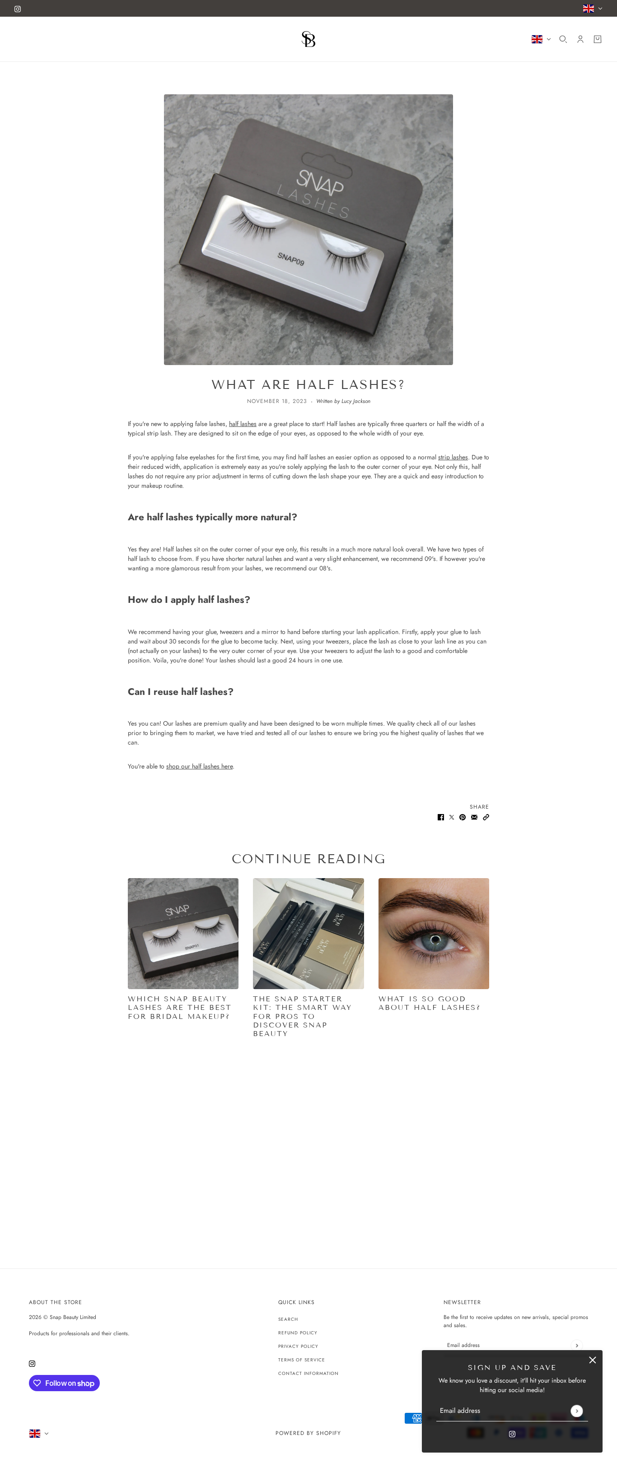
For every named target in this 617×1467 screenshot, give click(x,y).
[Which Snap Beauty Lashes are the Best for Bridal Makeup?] (183, 933)
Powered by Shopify (308, 1433)
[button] (486, 816)
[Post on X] (452, 816)
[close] (592, 1360)
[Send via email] (474, 816)
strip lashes (453, 457)
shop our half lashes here (199, 766)
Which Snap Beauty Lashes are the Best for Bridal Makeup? (180, 1007)
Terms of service (301, 1359)
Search (288, 1319)
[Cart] (598, 39)
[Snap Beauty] (308, 39)
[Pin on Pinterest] (462, 816)
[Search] (563, 39)
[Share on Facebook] (441, 816)
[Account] (580, 39)
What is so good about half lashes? (430, 1003)
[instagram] (17, 8)
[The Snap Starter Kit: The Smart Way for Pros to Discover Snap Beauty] (308, 933)
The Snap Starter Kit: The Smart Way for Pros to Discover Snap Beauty (302, 1016)
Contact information (308, 1373)
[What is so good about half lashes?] (434, 933)
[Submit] (576, 1411)
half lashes (243, 423)
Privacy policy (298, 1346)
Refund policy (298, 1332)
